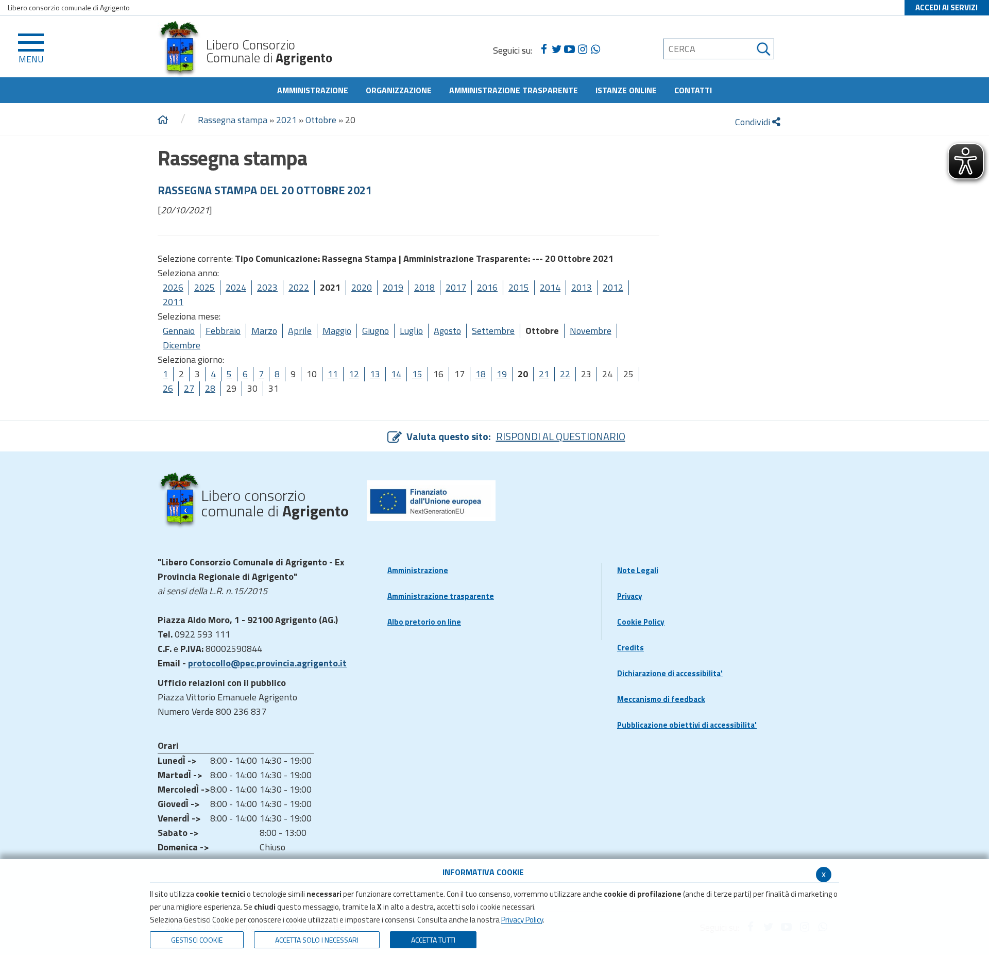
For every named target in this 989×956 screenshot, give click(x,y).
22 (565, 374)
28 (210, 388)
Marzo (264, 331)
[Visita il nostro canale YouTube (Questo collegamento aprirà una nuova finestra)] (569, 49)
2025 (204, 287)
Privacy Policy (522, 920)
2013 (581, 287)
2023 (267, 287)
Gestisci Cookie (197, 939)
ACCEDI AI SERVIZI (946, 7)
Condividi (753, 122)
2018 (424, 287)
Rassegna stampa (232, 120)
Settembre (493, 331)
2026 (173, 287)
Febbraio (223, 331)
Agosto (447, 331)
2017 (456, 287)
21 (544, 374)
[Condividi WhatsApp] (595, 49)
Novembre (590, 331)
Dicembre (181, 345)
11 (333, 374)
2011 (173, 302)
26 (168, 388)
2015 (518, 287)
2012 (613, 287)
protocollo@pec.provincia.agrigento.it (267, 663)
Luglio (411, 331)
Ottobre (320, 120)
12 (354, 374)
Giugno (375, 331)
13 (375, 374)
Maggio (336, 331)
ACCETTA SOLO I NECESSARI (317, 939)
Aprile (300, 331)
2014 (550, 287)
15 (417, 374)
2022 (298, 287)
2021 (286, 120)
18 (480, 374)
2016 (487, 287)
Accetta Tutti (433, 939)
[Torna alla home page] (163, 120)
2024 (236, 287)
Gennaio (179, 331)
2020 (361, 287)
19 (502, 374)
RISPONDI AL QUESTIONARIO (560, 436)
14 (396, 374)
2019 (393, 287)
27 (189, 388)
